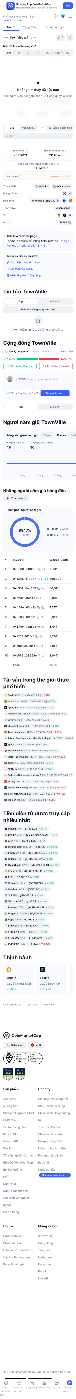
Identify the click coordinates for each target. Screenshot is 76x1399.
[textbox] (42, 382)
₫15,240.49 (30, 937)
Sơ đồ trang (11, 1212)
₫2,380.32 (23, 877)
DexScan (9, 1148)
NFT (6, 1176)
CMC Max (10, 1120)
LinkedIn (43, 1278)
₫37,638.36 (27, 840)
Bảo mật (43, 1162)
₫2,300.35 (30, 913)
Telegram (44, 1250)
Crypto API (10, 1141)
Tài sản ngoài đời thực (18, 1155)
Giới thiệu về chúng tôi (53, 1099)
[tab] (43, 128)
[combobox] (38, 136)
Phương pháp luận (50, 1155)
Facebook (44, 1264)
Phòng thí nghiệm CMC (18, 1113)
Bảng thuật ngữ (13, 1264)
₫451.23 (32, 846)
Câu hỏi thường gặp (16, 1257)
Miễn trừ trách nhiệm (52, 1148)
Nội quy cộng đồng (50, 1141)
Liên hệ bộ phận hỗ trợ (18, 1250)
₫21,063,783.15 (30, 871)
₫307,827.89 (31, 883)
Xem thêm (67, 351)
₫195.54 (27, 901)
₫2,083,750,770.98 (32, 834)
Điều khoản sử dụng (51, 1106)
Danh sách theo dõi (16, 1190)
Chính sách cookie (50, 1134)
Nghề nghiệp (46, 1169)
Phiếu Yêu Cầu (12, 1243)
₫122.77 (29, 943)
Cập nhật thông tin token (25, 262)
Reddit (42, 1271)
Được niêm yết (13, 1236)
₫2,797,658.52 (30, 858)
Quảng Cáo (10, 1106)
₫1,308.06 (27, 828)
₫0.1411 (28, 931)
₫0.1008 (26, 919)
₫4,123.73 (28, 925)
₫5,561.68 (28, 889)
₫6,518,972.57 (31, 907)
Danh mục (10, 1183)
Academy (9, 1099)
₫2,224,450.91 (33, 864)
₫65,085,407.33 (32, 852)
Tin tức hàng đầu (14, 1127)
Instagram (45, 1257)
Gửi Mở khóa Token (21, 268)
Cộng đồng (45, 1243)
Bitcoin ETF (10, 1134)
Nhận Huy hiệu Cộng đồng (25, 275)
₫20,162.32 (25, 895)
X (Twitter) (45, 1236)
